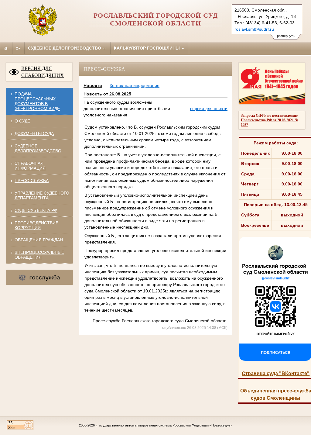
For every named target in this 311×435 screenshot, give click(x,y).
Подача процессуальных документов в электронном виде (37, 101)
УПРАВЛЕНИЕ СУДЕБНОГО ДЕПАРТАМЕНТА (42, 195)
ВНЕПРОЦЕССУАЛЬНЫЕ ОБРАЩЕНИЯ (39, 255)
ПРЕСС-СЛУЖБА (32, 180)
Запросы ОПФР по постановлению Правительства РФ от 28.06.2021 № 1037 (269, 120)
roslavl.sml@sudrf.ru (254, 29)
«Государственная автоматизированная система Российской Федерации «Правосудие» (164, 425)
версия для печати (208, 108)
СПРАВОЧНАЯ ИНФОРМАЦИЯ (30, 166)
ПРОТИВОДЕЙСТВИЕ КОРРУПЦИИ (36, 225)
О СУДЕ (22, 121)
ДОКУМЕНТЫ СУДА (34, 133)
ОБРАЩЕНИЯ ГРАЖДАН (39, 239)
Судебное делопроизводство (65, 48)
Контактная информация (134, 85)
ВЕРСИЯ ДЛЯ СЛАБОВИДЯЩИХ (42, 72)
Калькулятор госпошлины (147, 48)
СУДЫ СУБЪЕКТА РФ (36, 210)
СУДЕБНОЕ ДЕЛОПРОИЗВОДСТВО (38, 148)
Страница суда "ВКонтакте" (275, 373)
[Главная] (6, 48)
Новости (93, 85)
